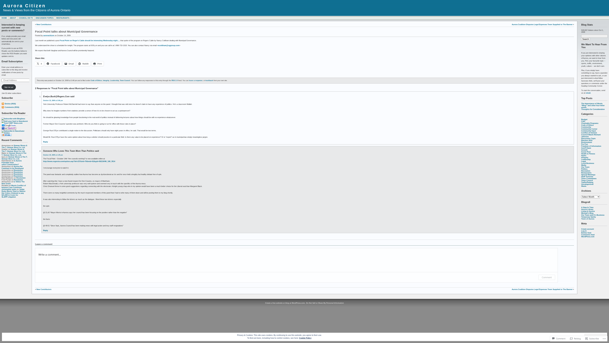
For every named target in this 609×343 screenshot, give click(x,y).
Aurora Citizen (24, 5)
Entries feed (586, 233)
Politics (584, 169)
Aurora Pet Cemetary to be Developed (13, 167)
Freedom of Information (591, 146)
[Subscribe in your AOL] (7, 135)
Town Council (587, 180)
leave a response (196, 80)
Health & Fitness (588, 154)
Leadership (586, 159)
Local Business (587, 163)
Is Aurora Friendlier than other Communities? (12, 162)
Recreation (585, 171)
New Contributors (43, 24)
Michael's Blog (587, 213)
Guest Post (586, 152)
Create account (587, 229)
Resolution (18, 170)
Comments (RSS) (12, 107)
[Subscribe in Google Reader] (9, 126)
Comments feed (588, 235)
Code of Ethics (587, 125)
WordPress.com (587, 237)
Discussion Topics (44, 18)
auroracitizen (48, 35)
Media (583, 165)
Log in (584, 231)
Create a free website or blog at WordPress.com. (285, 303)
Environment (586, 142)
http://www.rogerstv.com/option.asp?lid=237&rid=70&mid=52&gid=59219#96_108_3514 (79, 161)
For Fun (584, 144)
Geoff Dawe (586, 148)
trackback (209, 80)
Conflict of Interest (589, 133)
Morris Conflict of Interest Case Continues (14, 186)
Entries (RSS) (10, 104)
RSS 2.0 (175, 80)
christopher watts (9, 189)
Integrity (584, 157)
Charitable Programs (589, 123)
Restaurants (62, 18)
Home (4, 18)
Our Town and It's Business (592, 215)
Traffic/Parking (587, 182)
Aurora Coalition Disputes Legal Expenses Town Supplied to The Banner (542, 24)
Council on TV (26, 18)
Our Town (585, 167)
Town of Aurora (587, 219)
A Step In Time (587, 207)
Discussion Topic (588, 138)
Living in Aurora (588, 211)
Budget (584, 119)
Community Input (588, 131)
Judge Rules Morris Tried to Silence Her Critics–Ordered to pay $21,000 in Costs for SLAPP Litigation (13, 193)
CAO (583, 121)
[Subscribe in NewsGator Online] (15, 133)
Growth (584, 150)
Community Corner (589, 129)
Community (586, 127)
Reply (45, 142)
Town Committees (588, 178)
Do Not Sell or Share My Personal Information (325, 303)
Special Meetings (588, 175)
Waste (583, 186)
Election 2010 (586, 140)
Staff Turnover (587, 177)
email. (588, 93)
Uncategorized (587, 184)
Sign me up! (8, 87)
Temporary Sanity (588, 217)
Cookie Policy (305, 338)
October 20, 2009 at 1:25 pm (53, 155)
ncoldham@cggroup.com (168, 45)
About (13, 18)
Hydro (583, 156)
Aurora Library (587, 209)
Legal (583, 161)
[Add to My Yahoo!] (9, 129)
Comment (547, 277)
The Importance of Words (591, 103)
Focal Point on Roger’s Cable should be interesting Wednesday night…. (90, 40)
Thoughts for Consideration (593, 109)
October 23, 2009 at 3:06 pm (53, 100)
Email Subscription (12, 61)
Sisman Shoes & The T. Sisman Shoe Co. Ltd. (14, 146)
